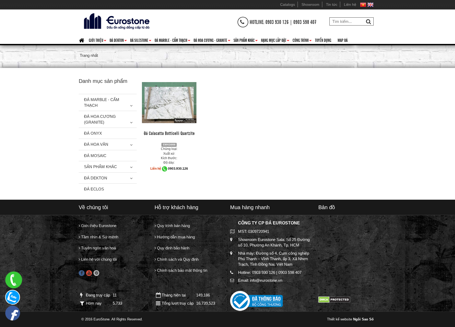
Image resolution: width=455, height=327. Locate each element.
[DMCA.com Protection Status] (334, 299)
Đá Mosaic (95, 155)
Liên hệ (350, 4)
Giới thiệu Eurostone (98, 225)
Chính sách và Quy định (177, 259)
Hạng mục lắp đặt (275, 41)
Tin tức (331, 4)
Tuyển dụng (323, 40)
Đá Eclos (94, 189)
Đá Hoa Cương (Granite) (100, 119)
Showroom (310, 4)
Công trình (302, 41)
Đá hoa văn (96, 144)
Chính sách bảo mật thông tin (181, 270)
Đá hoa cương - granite (212, 41)
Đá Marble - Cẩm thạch (172, 41)
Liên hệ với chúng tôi (98, 259)
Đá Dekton (118, 41)
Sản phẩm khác (246, 41)
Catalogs (287, 4)
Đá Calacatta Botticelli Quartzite (169, 133)
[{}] (116, 20)
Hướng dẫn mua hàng (175, 237)
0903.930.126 (178, 168)
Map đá (343, 40)
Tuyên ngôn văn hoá (98, 248)
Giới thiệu (97, 41)
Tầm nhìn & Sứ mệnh (99, 237)
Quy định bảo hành (172, 248)
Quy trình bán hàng (173, 225)
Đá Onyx (93, 133)
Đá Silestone (140, 41)
